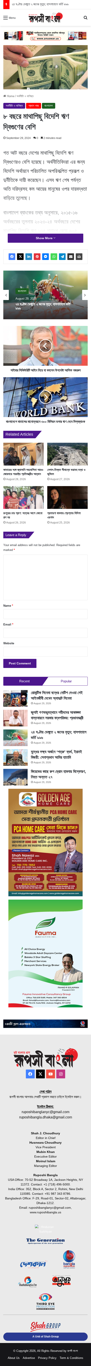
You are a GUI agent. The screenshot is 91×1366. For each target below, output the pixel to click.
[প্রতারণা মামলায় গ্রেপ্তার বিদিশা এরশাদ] (67, 497)
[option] (45, 295)
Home (10, 96)
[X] (20, 256)
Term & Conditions (71, 1358)
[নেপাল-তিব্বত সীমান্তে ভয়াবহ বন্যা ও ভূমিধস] (67, 454)
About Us (14, 1358)
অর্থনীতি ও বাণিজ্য (25, 96)
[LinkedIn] (28, 256)
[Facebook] (12, 256)
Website (8, 643)
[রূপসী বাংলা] (45, 17)
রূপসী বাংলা (72, 1351)
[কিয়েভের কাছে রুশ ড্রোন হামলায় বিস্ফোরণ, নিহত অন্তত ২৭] (15, 777)
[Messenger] (45, 256)
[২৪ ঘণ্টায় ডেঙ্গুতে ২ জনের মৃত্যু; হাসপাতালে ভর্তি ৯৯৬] (15, 737)
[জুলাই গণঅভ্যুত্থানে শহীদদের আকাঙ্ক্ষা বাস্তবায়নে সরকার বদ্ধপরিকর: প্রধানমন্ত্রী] (15, 718)
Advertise (29, 1358)
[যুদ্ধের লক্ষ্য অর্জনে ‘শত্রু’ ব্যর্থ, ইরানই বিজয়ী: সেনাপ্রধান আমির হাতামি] (15, 757)
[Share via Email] (70, 256)
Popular (66, 681)
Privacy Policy (47, 1358)
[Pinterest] (37, 256)
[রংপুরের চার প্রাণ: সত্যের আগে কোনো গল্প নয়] (23, 497)
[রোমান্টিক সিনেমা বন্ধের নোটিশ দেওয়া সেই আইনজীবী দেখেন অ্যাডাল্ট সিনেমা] (15, 698)
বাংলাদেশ (48, 105)
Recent (24, 681)
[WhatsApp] (54, 256)
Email (8, 624)
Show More (44, 238)
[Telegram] (62, 256)
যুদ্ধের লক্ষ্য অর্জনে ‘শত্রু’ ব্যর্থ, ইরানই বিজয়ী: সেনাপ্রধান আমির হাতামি (50, 4)
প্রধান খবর (33, 105)
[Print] (79, 256)
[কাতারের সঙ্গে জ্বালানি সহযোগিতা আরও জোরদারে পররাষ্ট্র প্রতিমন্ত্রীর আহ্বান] (23, 454)
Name (8, 605)
